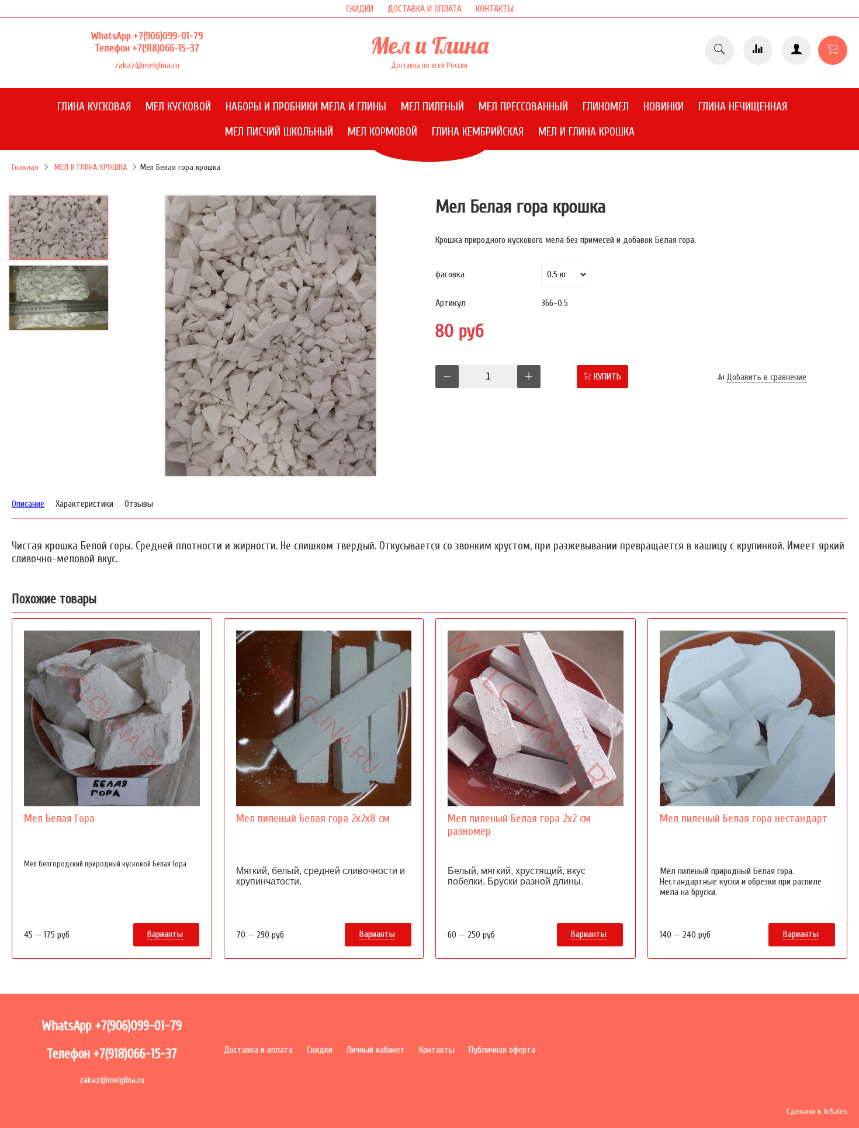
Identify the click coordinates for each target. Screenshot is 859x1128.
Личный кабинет (376, 1050)
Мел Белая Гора (59, 818)
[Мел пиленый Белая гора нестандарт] (748, 718)
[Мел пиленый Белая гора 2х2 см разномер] (536, 718)
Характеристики (84, 504)
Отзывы (138, 504)
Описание (28, 504)
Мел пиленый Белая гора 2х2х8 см (313, 818)
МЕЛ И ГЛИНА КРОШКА (90, 167)
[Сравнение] (758, 50)
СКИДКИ (359, 9)
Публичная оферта (502, 1050)
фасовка (450, 274)
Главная (25, 167)
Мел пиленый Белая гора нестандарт (743, 818)
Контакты (437, 1050)
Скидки (319, 1050)
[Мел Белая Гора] (112, 718)
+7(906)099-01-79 (168, 36)
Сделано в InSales (817, 1111)
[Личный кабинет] (796, 50)
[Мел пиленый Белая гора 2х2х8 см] (324, 718)
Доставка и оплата (258, 1050)
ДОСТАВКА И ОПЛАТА (424, 9)
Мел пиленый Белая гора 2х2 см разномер (519, 825)
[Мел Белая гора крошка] (270, 337)
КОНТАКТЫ (495, 9)
